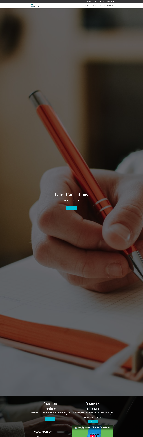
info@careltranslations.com (107, 1)
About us (87, 5)
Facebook (113, 1)
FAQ (104, 5)
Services (94, 5)
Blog (100, 5)
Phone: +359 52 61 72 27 (94, 1)
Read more (50, 419)
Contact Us (110, 5)
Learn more (71, 208)
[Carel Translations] (34, 5)
